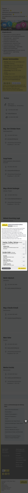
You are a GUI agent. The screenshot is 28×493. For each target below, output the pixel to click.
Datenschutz (15, 226)
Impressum (10, 226)
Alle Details (5, 248)
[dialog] (14, 246)
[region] (14, 253)
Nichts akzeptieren (6, 268)
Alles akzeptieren (22, 268)
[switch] (23, 244)
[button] (21, 244)
